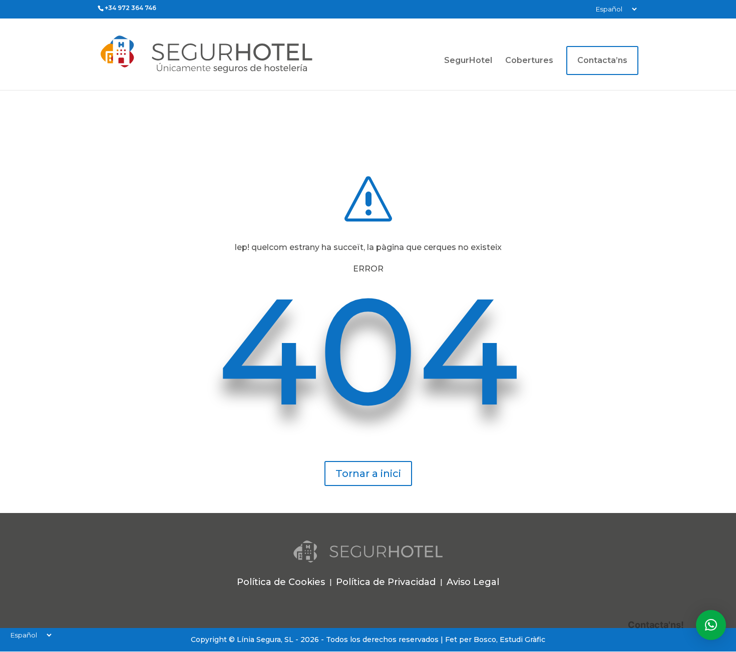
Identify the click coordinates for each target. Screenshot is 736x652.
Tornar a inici (368, 474)
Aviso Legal (473, 582)
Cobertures (529, 61)
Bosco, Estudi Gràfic (509, 639)
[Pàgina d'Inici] (233, 53)
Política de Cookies (281, 582)
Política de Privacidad (386, 582)
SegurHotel (468, 61)
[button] (711, 625)
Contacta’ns (602, 60)
